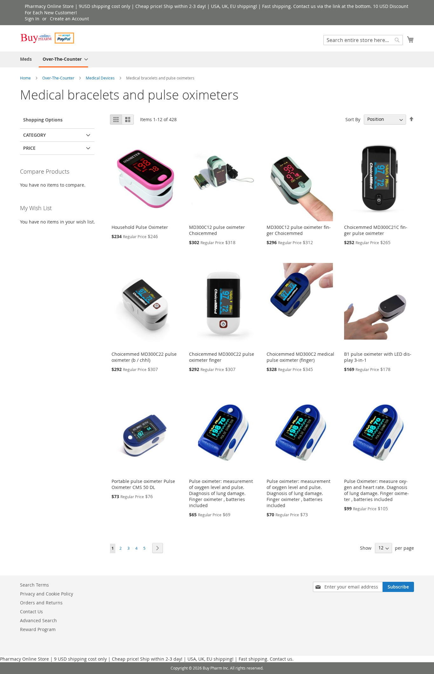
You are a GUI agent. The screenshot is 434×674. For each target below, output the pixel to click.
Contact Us (31, 612)
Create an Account (69, 19)
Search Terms (34, 585)
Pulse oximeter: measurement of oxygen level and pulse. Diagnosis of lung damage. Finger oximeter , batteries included (221, 493)
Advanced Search (38, 620)
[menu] (217, 59)
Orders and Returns (41, 603)
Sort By (352, 119)
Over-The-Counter (58, 77)
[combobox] (363, 40)
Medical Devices (101, 77)
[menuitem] (26, 59)
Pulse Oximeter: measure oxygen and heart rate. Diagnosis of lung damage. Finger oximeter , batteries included (376, 490)
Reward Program (38, 629)
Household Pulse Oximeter (140, 227)
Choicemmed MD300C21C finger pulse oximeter (375, 230)
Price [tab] (29, 148)
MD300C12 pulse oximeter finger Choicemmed (299, 230)
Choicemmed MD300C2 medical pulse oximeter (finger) (300, 357)
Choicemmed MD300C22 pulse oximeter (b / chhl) (144, 357)
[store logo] (47, 38)
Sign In (32, 19)
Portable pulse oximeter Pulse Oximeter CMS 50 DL (143, 484)
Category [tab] (34, 135)
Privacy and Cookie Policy (46, 594)
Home (26, 77)
